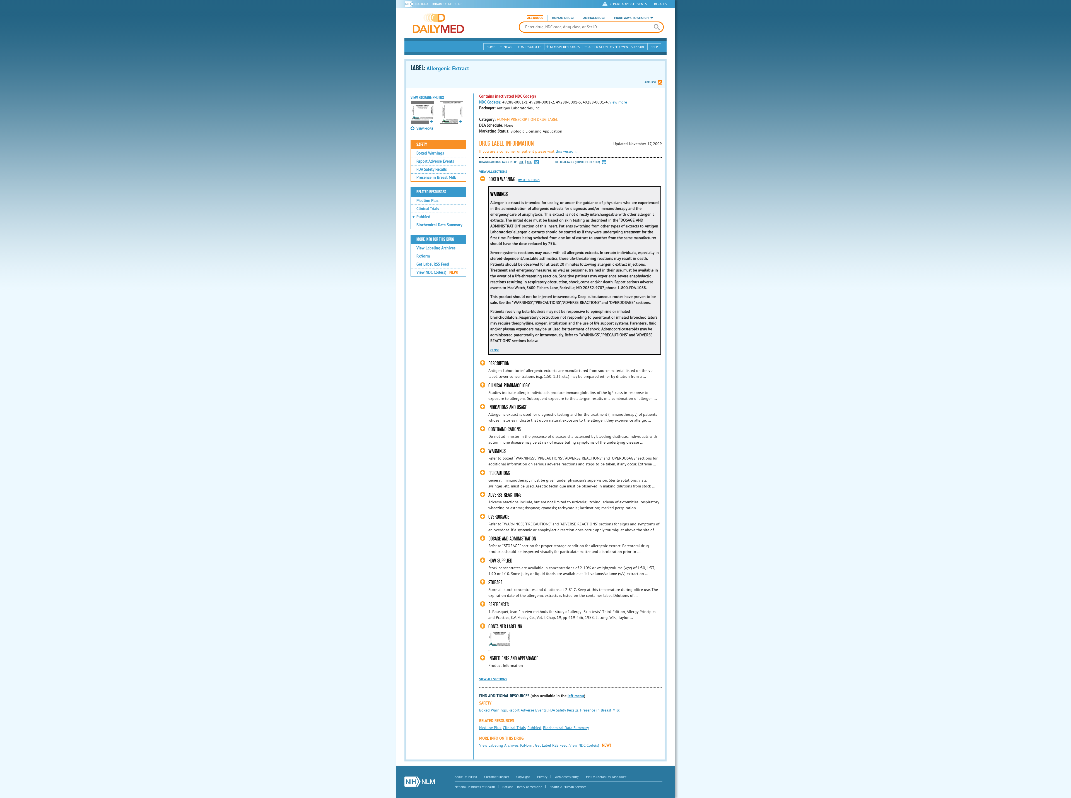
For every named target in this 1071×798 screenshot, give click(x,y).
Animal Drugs (594, 18)
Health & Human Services (567, 787)
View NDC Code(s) (437, 272)
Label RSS (650, 82)
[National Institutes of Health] (409, 4)
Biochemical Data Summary (439, 224)
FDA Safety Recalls (431, 169)
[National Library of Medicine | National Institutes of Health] (419, 782)
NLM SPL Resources (565, 47)
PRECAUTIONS (499, 473)
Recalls (660, 4)
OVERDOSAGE (498, 517)
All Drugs (535, 18)
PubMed (423, 216)
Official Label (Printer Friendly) (577, 162)
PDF (521, 162)
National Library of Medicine (438, 4)
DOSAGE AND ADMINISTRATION (512, 538)
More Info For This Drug (435, 239)
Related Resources (431, 192)
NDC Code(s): (490, 102)
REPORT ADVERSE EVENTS (628, 4)
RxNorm (423, 256)
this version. (566, 151)
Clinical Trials (427, 208)
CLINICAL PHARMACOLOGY (509, 385)
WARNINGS (497, 451)
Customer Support (496, 777)
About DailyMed (466, 777)
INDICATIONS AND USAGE (507, 407)
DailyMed (438, 23)
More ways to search (631, 18)
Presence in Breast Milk (436, 177)
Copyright (523, 777)
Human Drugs (563, 18)
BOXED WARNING (501, 179)
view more (618, 102)
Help (654, 47)
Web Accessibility (567, 777)
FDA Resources (529, 47)
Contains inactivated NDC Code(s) (507, 96)
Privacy (542, 777)
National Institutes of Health (475, 787)
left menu (576, 695)
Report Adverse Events (435, 161)
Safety (421, 144)
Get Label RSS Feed (432, 264)
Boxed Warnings (430, 153)
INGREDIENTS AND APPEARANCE (513, 658)
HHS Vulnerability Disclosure (606, 777)
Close (494, 350)
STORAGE (495, 582)
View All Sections (493, 171)
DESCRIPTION (498, 363)
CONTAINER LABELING (505, 626)
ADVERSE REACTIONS (504, 495)
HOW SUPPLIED (500, 560)
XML (529, 162)
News (508, 47)
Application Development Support (616, 47)
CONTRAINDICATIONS (504, 429)
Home (490, 47)
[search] (656, 27)
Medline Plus (427, 200)
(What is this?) (529, 180)
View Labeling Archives (435, 248)
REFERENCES (498, 604)
